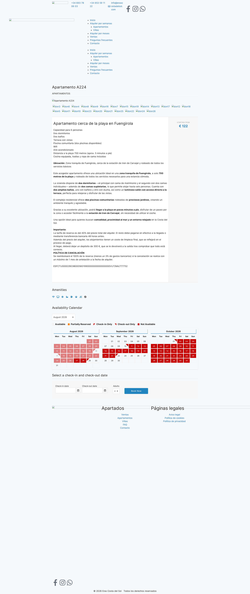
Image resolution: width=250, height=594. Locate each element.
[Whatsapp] (142, 9)
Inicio (92, 20)
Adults (116, 386)
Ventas (93, 36)
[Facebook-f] (128, 9)
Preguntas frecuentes (101, 40)
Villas (96, 30)
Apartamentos (100, 26)
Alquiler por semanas (101, 23)
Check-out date (89, 386)
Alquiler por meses (99, 33)
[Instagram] (135, 9)
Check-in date (62, 386)
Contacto (94, 43)
